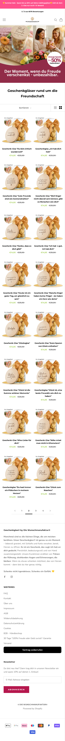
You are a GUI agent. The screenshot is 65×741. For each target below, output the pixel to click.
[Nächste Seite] (50, 510)
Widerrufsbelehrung (13, 618)
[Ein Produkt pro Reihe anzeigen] (55, 107)
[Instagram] (12, 576)
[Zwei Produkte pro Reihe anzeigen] (60, 107)
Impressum (9, 608)
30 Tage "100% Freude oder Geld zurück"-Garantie (27, 638)
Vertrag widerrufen (32, 649)
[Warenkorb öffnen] (61, 19)
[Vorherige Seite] (14, 510)
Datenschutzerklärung (14, 623)
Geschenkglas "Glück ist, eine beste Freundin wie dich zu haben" (48, 393)
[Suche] (55, 19)
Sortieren (24, 108)
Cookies (7, 628)
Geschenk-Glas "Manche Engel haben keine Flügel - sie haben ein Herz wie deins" (48, 296)
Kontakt (7, 598)
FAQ (6, 593)
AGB (6, 613)
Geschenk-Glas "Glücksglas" (17, 343)
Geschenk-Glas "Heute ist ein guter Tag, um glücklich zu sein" (17, 296)
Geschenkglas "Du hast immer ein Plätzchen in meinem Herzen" (17, 490)
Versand (7, 643)
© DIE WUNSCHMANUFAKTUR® (32, 704)
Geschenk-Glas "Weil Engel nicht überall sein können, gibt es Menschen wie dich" (48, 199)
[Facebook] (5, 576)
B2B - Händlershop (13, 633)
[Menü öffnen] (4, 20)
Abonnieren (16, 689)
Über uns (8, 603)
